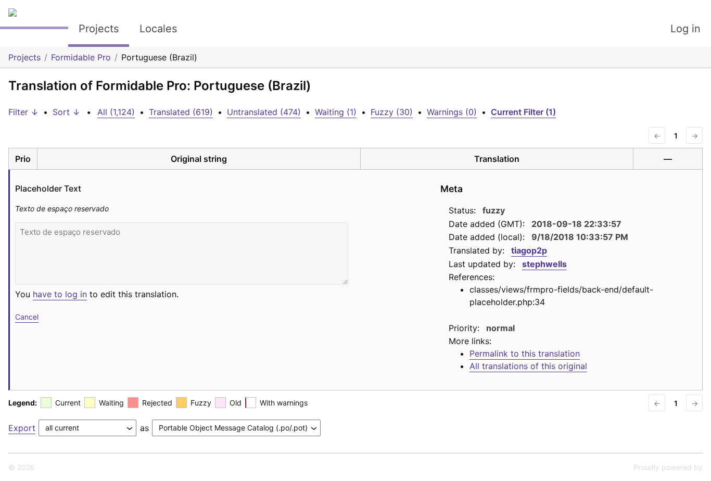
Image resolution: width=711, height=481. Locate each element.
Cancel (27, 316)
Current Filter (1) (523, 112)
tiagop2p (529, 250)
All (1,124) (116, 112)
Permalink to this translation (524, 353)
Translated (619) (181, 112)
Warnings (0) (452, 112)
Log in (685, 28)
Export (21, 428)
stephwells (544, 264)
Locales (158, 28)
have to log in (60, 294)
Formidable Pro (81, 57)
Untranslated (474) (264, 112)
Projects (99, 28)
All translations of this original (528, 366)
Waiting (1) (336, 112)
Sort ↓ (66, 112)
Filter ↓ (23, 112)
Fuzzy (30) (392, 112)
